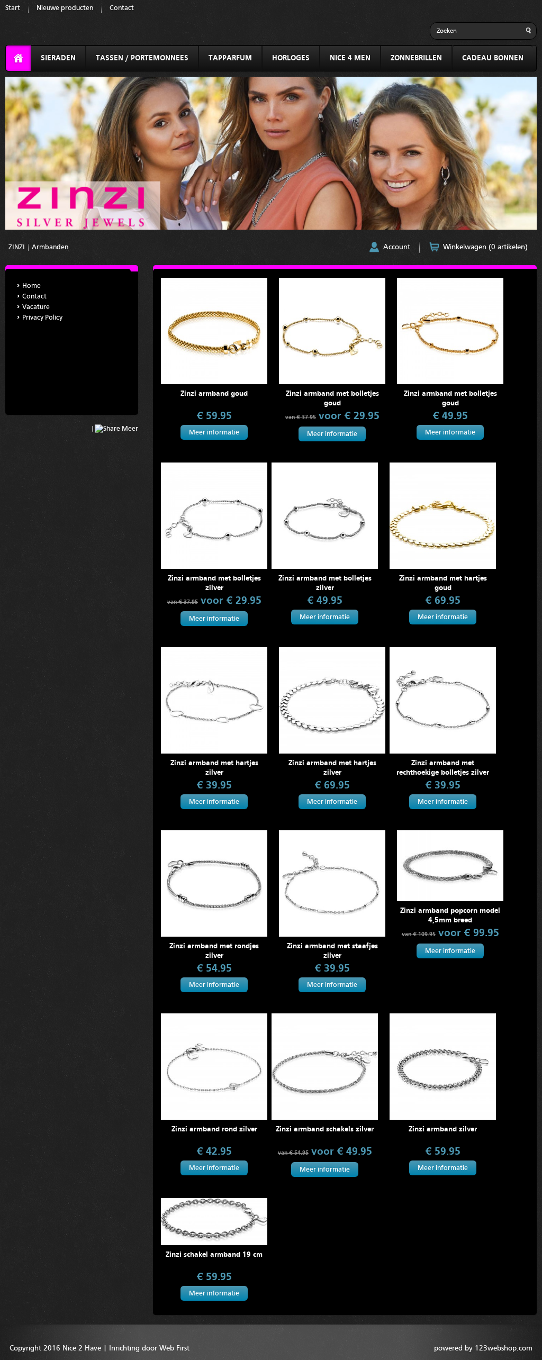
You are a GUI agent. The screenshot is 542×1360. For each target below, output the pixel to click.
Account (396, 247)
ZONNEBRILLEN (416, 58)
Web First (174, 1348)
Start (12, 8)
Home (31, 286)
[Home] (18, 58)
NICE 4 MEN (350, 58)
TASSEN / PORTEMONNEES (142, 58)
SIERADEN (58, 58)
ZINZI (16, 247)
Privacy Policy (42, 317)
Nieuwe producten (65, 8)
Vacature (36, 307)
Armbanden (50, 247)
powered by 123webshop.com (483, 1348)
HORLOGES (291, 58)
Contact (122, 8)
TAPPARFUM (230, 58)
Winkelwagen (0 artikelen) (485, 247)
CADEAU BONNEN (492, 58)
